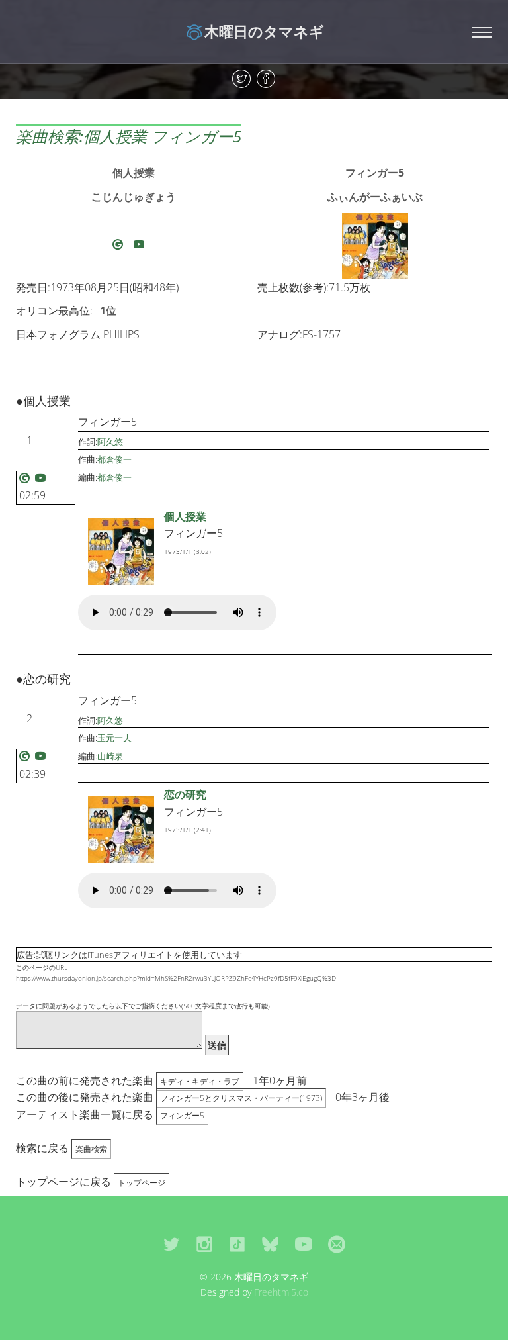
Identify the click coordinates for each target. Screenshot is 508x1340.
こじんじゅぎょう (133, 196)
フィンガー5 (374, 173)
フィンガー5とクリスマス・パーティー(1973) (241, 1098)
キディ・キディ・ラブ (199, 1081)
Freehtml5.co (281, 1292)
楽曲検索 (91, 1149)
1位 (108, 310)
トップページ (141, 1182)
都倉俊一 (114, 459)
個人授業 (133, 173)
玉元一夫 (114, 737)
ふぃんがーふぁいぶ (375, 196)
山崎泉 (110, 756)
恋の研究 (185, 794)
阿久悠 (110, 442)
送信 (217, 1045)
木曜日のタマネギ (264, 31)
